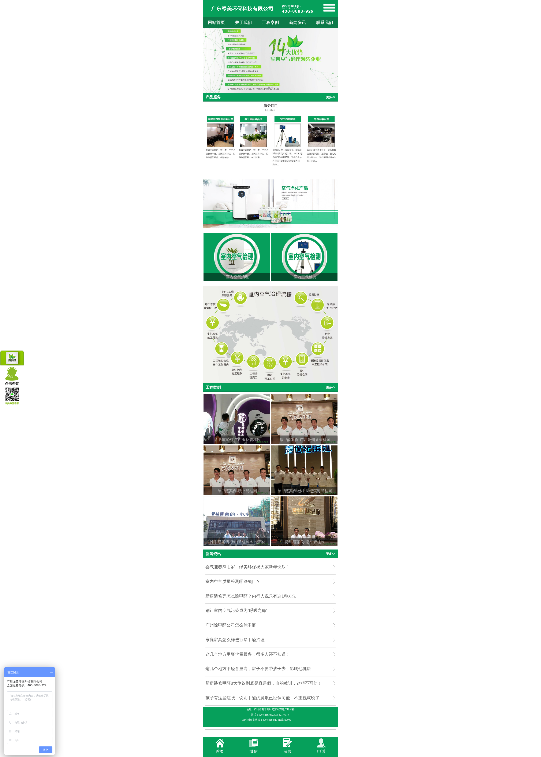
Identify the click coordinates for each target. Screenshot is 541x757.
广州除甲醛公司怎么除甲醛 (230, 625)
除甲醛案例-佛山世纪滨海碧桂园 (305, 491)
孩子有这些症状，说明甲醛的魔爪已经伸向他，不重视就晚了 (262, 697)
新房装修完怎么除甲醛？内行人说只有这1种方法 (250, 596)
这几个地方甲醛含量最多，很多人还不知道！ (247, 654)
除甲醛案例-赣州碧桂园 (237, 491)
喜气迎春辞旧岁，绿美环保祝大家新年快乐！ (247, 567)
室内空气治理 (237, 277)
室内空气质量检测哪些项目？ (232, 581)
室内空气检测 (305, 277)
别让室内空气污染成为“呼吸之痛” (236, 610)
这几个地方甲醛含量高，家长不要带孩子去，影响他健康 (258, 668)
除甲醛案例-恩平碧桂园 (305, 542)
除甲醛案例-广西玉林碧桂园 (237, 440)
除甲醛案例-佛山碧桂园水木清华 (237, 542)
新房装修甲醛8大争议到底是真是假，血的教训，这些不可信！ (263, 683)
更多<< (330, 97)
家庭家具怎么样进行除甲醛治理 (235, 639)
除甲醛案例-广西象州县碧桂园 (305, 440)
